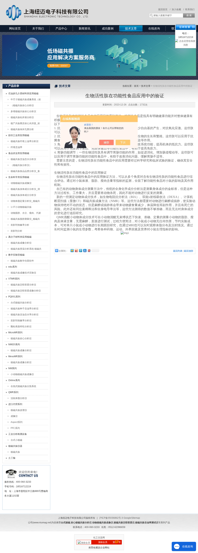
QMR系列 (13, 392)
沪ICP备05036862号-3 (111, 518)
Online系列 (14, 380)
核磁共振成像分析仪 (21, 243)
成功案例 (108, 28)
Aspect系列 (16, 422)
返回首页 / (164, 9)
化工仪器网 (99, 537)
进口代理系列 (15, 404)
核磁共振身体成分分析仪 (23, 195)
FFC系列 (15, 428)
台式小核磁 (16, 440)
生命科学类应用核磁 (18, 177)
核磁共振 (15, 452)
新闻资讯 (84, 28)
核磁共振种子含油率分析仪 (24, 308)
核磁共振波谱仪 (19, 410)
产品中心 (61, 28)
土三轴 (11, 458)
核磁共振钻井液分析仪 (22, 117)
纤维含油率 (16, 147)
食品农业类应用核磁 (18, 153)
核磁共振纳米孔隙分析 (22, 129)
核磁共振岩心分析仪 (21, 338)
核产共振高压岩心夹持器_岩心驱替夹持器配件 (25, 124)
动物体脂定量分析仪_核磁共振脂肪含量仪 (25, 202)
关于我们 (38, 28)
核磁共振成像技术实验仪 (23, 272)
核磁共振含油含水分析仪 (23, 159)
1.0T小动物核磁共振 (21, 207)
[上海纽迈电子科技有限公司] (58, 8)
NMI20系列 (14, 344)
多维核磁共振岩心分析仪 (23, 111)
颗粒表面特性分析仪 (21, 326)
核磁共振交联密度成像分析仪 (26, 290)
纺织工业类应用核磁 (18, 135)
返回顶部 (188, 251)
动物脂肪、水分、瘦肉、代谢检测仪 (26, 214)
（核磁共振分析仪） (21, 165)
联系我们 (190, 9)
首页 (136, 86)
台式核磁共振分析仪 (21, 302)
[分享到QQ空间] (72, 250)
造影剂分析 (16, 231)
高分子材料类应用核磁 (20, 237)
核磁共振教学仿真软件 (22, 260)
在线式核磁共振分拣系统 (23, 386)
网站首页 (15, 28)
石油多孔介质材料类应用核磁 (23, 93)
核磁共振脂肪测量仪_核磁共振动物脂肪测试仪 (25, 220)
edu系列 (12, 266)
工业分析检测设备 (17, 434)
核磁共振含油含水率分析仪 (24, 314)
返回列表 (177, 251)
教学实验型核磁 (16, 254)
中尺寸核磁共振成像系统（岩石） (26, 100)
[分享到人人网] (85, 250)
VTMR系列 (14, 278)
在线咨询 (154, 28)
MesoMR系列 (15, 356)
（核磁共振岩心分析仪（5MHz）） (22, 106)
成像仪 (14, 416)
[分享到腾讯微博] (80, 250)
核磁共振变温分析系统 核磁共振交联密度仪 (26, 249)
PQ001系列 (14, 296)
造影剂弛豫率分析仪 (21, 320)
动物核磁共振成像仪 (21, 183)
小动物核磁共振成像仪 (22, 374)
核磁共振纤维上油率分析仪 (24, 141)
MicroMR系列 (15, 332)
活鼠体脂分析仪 (19, 398)
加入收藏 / (178, 9)
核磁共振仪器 (15, 446)
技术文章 (131, 28)
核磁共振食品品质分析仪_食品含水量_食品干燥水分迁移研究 (25, 172)
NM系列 (12, 368)
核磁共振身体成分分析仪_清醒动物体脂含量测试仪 (25, 190)
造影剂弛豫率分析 (20, 225)
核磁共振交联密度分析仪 (23, 284)
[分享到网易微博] (89, 250)
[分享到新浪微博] (76, 250)
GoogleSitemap (132, 518)
